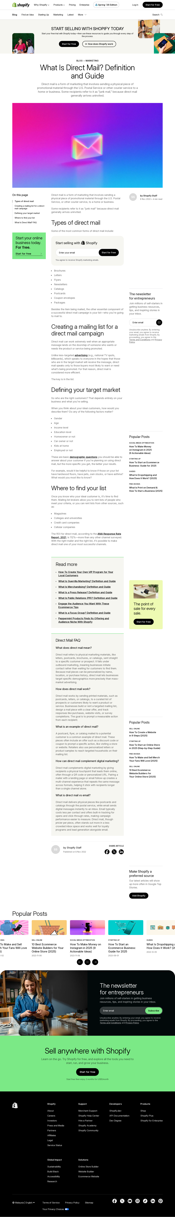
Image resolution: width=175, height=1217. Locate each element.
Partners (51, 1130)
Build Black (53, 1171)
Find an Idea (27, 14)
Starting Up (43, 14)
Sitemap (89, 1202)
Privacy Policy (132, 1023)
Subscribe (153, 1010)
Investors (52, 1120)
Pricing (72, 4)
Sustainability (54, 1166)
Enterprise (84, 4)
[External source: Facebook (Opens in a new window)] (114, 1201)
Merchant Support (87, 1110)
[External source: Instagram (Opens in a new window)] (137, 1201)
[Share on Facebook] (107, 851)
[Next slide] (95, 962)
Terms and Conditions (140, 339)
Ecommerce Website (88, 1176)
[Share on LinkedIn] (121, 851)
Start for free (153, 4)
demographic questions (83, 457)
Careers (51, 1115)
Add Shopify (138, 895)
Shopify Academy (87, 1125)
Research (52, 1181)
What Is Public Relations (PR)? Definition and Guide (87, 598)
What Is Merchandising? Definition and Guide (84, 586)
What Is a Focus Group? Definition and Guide (84, 612)
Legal (50, 1140)
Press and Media (55, 1125)
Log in (135, 4)
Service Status (54, 1145)
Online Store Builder (88, 1166)
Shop (143, 1110)
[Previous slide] (80, 962)
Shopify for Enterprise (151, 1120)
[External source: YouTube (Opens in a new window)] (130, 1201)
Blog (14, 14)
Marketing (58, 14)
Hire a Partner (85, 1120)
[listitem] (87, 938)
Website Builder (86, 1171)
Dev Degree (115, 1120)
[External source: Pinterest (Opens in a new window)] (160, 1201)
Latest (70, 14)
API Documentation (119, 1115)
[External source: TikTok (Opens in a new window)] (145, 1201)
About (50, 1110)
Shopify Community (88, 1130)
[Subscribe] (159, 322)
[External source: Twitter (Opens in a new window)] (122, 1201)
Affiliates (51, 1135)
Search (155, 14)
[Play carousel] (87, 962)
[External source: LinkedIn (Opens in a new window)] (153, 1201)
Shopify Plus (146, 1115)
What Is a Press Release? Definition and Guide (85, 592)
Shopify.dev (115, 1110)
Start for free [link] (109, 252)
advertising (81, 355)
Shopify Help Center (88, 1115)
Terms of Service (51, 1202)
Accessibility (53, 1176)
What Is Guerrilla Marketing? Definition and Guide (87, 581)
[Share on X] (114, 851)
